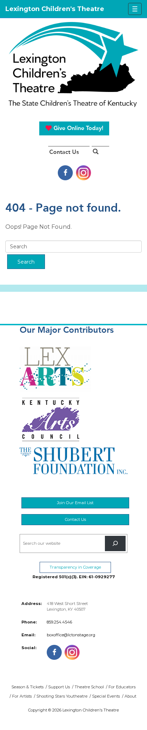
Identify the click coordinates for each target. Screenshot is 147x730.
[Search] (115, 543)
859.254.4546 (59, 622)
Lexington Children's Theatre (73, 64)
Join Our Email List (75, 502)
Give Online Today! (77, 128)
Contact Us (64, 152)
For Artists (22, 696)
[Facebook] (65, 172)
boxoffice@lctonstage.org (71, 634)
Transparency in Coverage (75, 567)
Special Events (106, 696)
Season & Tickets (27, 686)
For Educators (122, 686)
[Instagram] (83, 172)
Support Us (59, 686)
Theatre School (89, 686)
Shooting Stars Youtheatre (61, 696)
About (130, 696)
